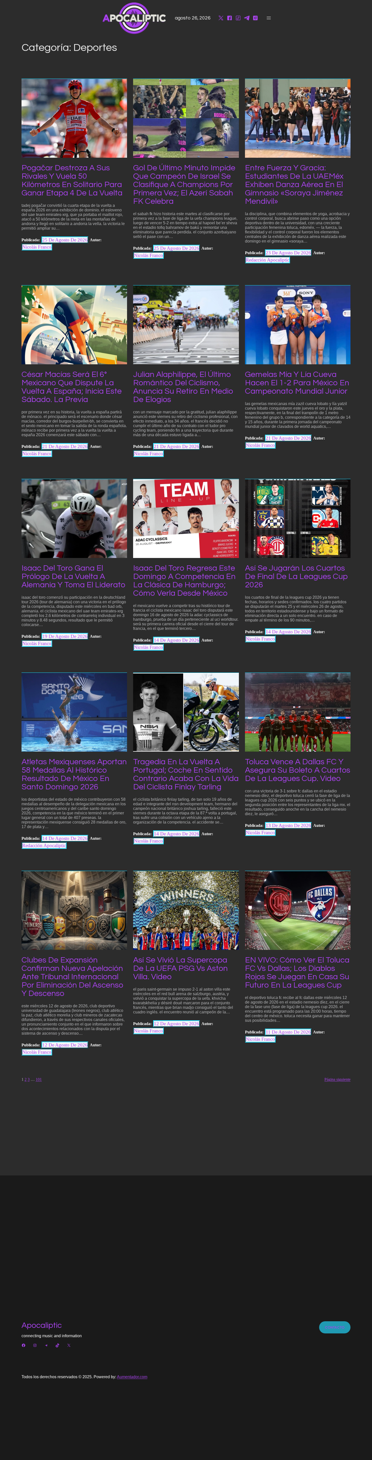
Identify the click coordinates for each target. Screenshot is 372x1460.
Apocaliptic (42, 1325)
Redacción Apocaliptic (267, 260)
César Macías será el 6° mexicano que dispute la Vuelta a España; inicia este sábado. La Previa (72, 387)
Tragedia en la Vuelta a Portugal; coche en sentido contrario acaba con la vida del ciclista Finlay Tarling (186, 774)
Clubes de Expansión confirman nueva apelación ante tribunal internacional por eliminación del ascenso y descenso (72, 977)
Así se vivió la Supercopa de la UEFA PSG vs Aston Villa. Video (180, 968)
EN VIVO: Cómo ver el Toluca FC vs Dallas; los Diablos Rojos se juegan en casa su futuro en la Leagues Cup (297, 972)
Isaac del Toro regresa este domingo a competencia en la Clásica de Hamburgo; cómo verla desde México (184, 580)
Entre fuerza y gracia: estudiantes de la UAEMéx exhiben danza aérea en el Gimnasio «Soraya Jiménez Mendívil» (294, 185)
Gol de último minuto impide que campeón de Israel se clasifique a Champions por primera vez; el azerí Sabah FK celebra (184, 185)
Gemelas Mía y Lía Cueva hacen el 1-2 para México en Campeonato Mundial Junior (297, 382)
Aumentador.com (132, 1377)
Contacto (335, 1327)
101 (39, 1079)
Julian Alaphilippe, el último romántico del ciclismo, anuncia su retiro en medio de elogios (183, 387)
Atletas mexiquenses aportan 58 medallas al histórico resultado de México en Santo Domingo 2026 (74, 774)
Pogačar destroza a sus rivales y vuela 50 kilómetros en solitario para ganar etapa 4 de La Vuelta (72, 180)
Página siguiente (337, 1079)
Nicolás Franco (36, 247)
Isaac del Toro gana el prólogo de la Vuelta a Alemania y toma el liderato (73, 576)
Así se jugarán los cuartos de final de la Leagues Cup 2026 (296, 576)
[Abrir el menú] (269, 18)
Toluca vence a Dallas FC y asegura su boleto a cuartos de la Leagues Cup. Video (297, 770)
